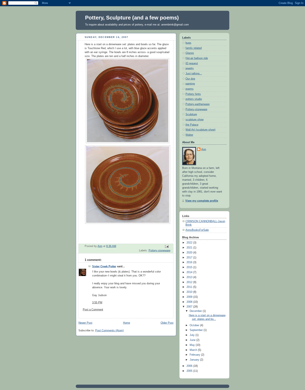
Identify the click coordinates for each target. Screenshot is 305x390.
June (193, 340)
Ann (203, 149)
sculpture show (194, 119)
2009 (190, 297)
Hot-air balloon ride (196, 58)
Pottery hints (193, 94)
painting (190, 83)
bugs (188, 42)
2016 (190, 262)
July (192, 335)
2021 (190, 247)
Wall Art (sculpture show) (200, 129)
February (195, 354)
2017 (190, 257)
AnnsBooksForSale (197, 230)
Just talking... (193, 73)
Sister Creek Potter (104, 266)
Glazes (189, 53)
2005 (190, 370)
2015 (190, 267)
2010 (190, 292)
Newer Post (85, 322)
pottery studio (193, 99)
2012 (190, 282)
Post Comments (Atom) (109, 330)
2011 (190, 287)
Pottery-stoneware (159, 250)
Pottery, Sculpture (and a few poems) (132, 18)
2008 (190, 301)
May (193, 345)
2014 (190, 272)
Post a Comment (93, 309)
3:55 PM (97, 302)
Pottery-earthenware (197, 104)
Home (126, 322)
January (195, 359)
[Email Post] (166, 246)
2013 (190, 277)
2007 (190, 306)
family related (193, 48)
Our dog (190, 78)
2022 (190, 242)
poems (189, 88)
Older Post (167, 322)
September (197, 330)
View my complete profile (201, 200)
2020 (190, 252)
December (196, 311)
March (194, 350)
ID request (191, 63)
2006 (190, 366)
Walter (189, 134)
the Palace (191, 124)
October (195, 325)
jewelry (189, 68)
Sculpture (191, 114)
